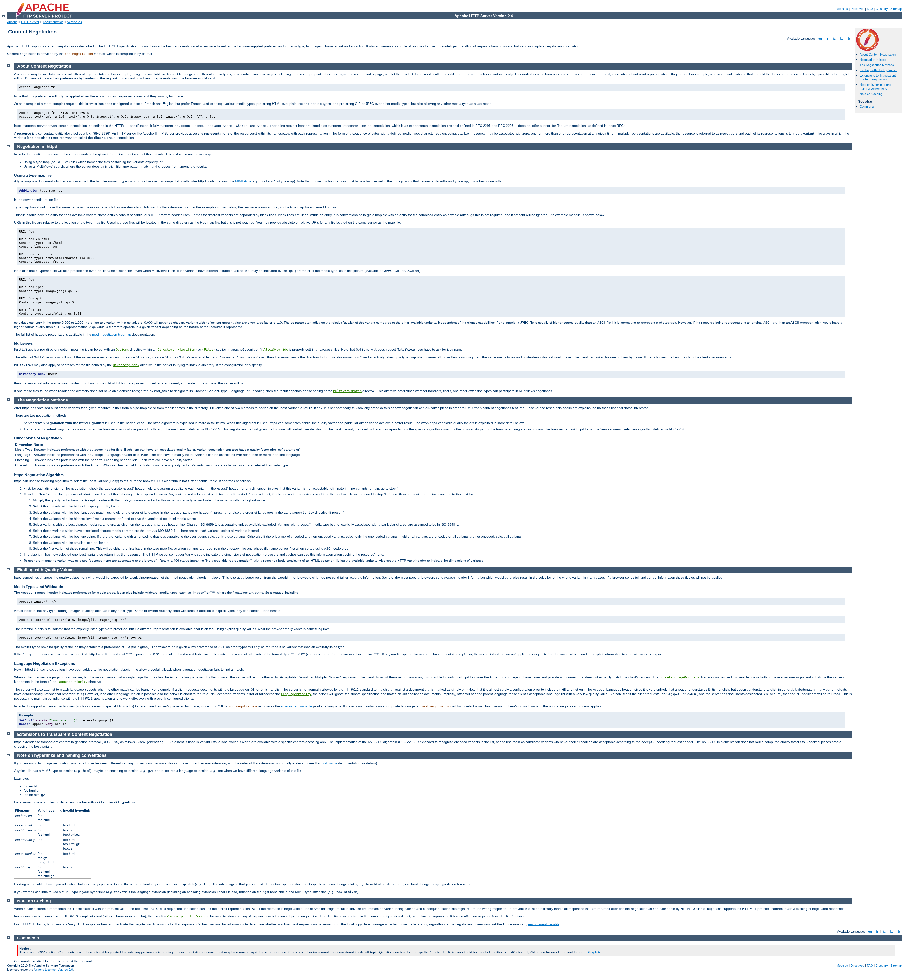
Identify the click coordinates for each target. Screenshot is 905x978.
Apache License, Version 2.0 (53, 969)
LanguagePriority (72, 682)
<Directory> (166, 350)
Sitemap (896, 9)
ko (841, 38)
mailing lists (592, 952)
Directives (857, 9)
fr (827, 38)
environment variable (296, 706)
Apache (12, 22)
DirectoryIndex (126, 365)
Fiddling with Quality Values (878, 70)
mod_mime (329, 763)
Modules (842, 9)
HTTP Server (30, 22)
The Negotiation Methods (877, 65)
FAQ (870, 9)
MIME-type (243, 181)
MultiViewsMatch (347, 391)
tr (849, 38)
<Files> (208, 350)
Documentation (53, 22)
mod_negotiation (79, 54)
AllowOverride (275, 350)
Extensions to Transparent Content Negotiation (878, 77)
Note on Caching (871, 94)
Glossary (882, 9)
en (820, 38)
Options (122, 350)
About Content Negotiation (878, 54)
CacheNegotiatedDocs (185, 916)
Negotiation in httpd (873, 59)
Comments (867, 106)
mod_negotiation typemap (111, 334)
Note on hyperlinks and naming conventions (875, 86)
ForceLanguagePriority (679, 677)
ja (834, 38)
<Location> (187, 350)
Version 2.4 (74, 22)
